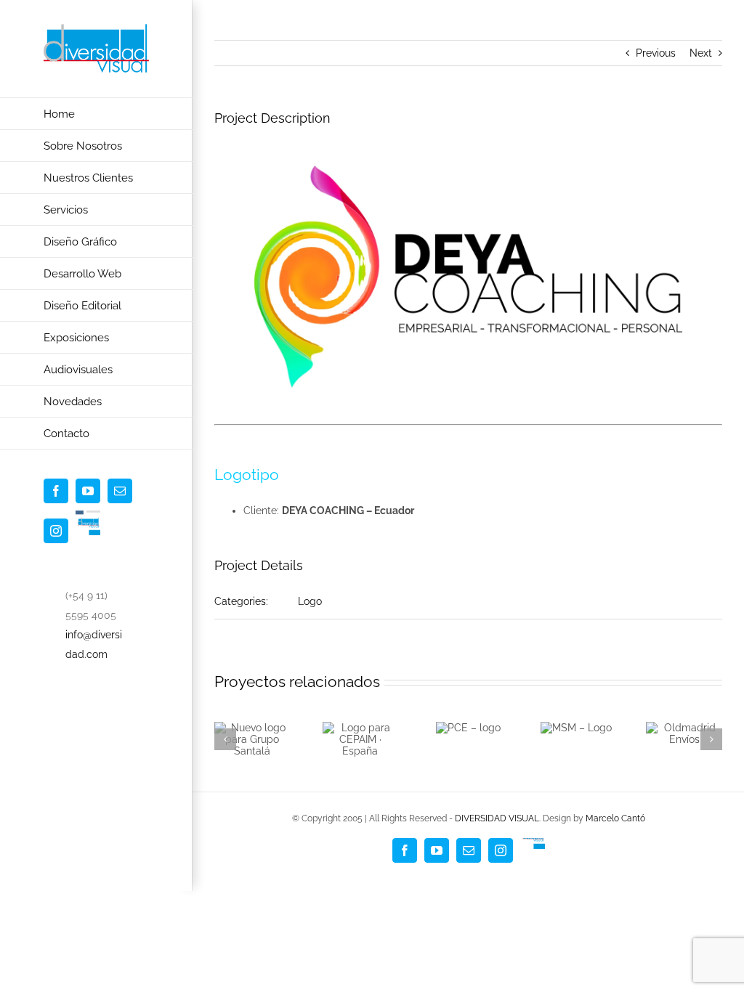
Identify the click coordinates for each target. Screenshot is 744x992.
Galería (252, 753)
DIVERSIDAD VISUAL (497, 818)
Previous (656, 53)
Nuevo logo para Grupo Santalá (249, 727)
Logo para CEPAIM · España (357, 734)
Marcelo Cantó (615, 818)
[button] (225, 739)
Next (701, 53)
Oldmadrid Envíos (681, 724)
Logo (310, 601)
